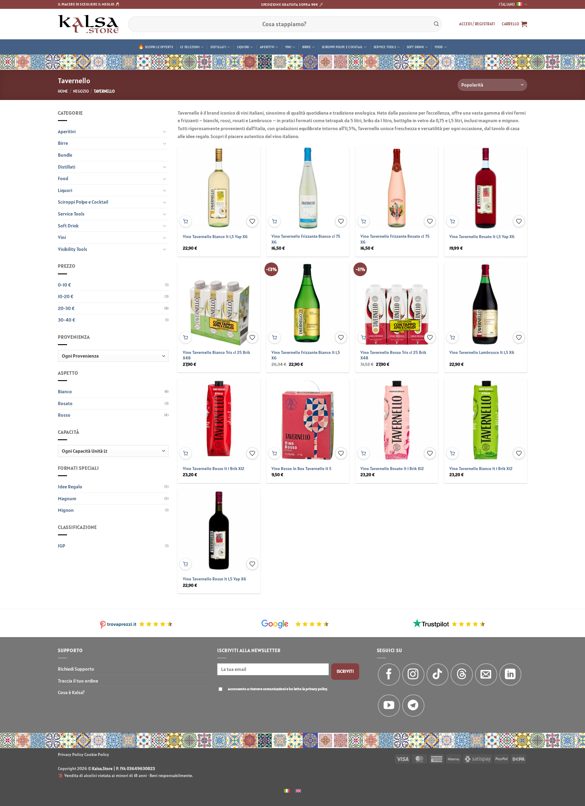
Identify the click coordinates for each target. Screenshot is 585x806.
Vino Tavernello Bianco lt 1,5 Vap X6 (215, 236)
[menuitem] (286, 790)
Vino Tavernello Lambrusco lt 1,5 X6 (481, 352)
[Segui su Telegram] (413, 705)
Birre (306, 47)
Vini (288, 47)
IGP (61, 546)
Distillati (218, 47)
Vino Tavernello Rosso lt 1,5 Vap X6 (214, 579)
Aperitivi (267, 47)
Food (439, 47)
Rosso (64, 415)
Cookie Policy (96, 754)
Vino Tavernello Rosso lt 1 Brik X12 (213, 468)
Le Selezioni (190, 47)
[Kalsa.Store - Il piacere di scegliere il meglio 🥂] (88, 24)
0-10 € (64, 285)
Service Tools (385, 47)
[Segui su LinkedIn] (510, 674)
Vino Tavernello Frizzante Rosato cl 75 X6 (395, 239)
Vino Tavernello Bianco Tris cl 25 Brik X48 (216, 355)
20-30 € (66, 308)
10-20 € (65, 296)
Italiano (507, 4)
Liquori (243, 47)
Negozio (81, 91)
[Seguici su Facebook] (389, 674)
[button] (477, 24)
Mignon (66, 510)
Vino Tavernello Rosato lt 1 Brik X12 (392, 468)
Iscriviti (345, 671)
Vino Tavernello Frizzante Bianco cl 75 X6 (305, 239)
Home (63, 91)
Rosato (65, 403)
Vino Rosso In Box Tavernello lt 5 (301, 468)
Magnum (67, 498)
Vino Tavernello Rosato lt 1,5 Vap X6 (482, 236)
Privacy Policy (70, 754)
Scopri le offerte (159, 47)
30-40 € (66, 320)
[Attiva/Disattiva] (164, 131)
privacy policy (316, 689)
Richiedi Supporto (76, 669)
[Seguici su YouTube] (389, 705)
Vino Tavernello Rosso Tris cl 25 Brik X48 (393, 355)
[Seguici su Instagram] (413, 674)
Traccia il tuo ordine (78, 681)
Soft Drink (415, 47)
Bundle (65, 155)
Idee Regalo (70, 486)
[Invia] (436, 24)
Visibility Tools (72, 249)
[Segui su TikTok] (438, 674)
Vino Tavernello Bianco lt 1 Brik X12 (480, 468)
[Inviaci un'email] (486, 674)
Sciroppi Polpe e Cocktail (342, 47)
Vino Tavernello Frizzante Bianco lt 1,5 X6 (305, 355)
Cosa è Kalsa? (71, 692)
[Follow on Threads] (462, 674)
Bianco (65, 391)
